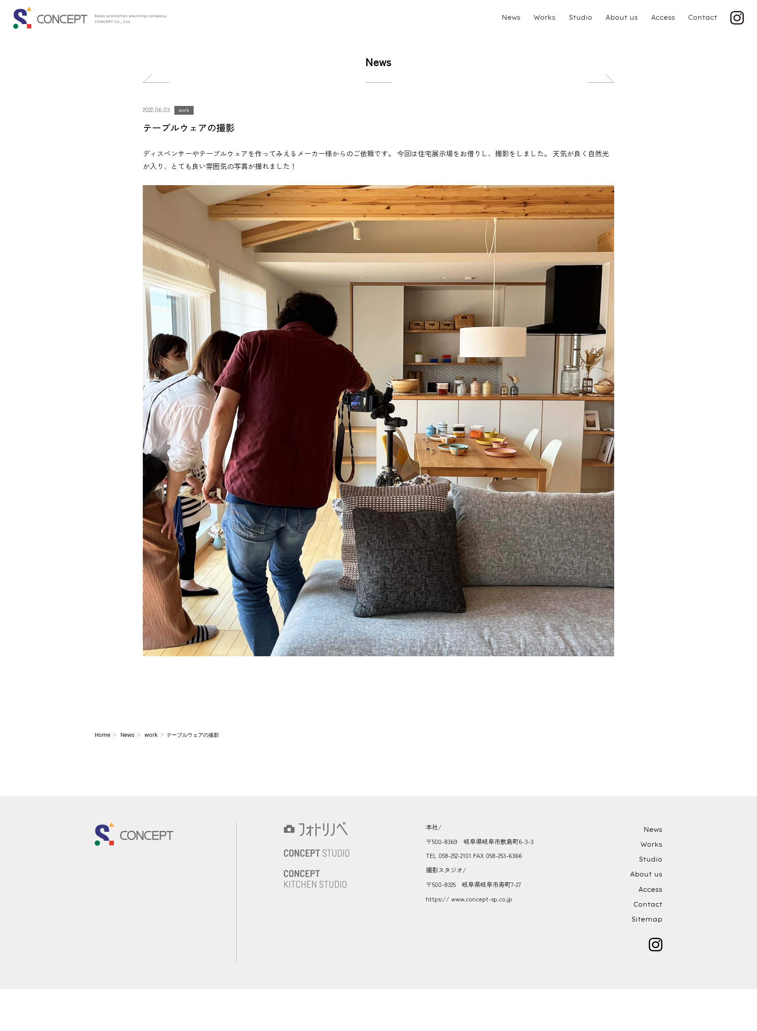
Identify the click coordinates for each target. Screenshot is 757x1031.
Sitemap (646, 919)
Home (102, 735)
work (184, 109)
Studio (580, 17)
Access (663, 17)
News (511, 17)
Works (544, 17)
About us (621, 17)
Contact (702, 17)
